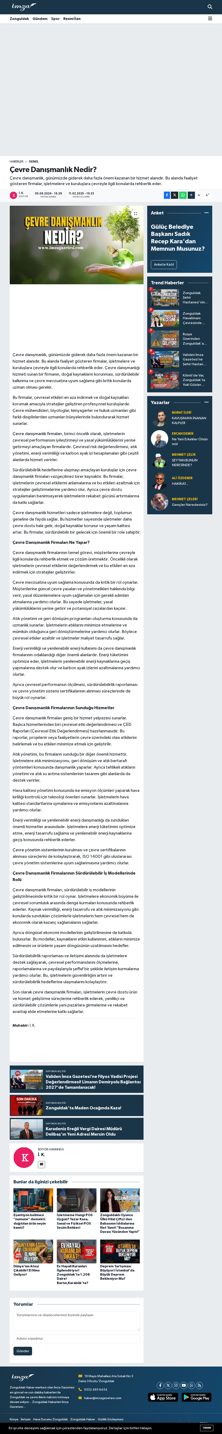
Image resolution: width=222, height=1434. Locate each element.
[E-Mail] (41, 1164)
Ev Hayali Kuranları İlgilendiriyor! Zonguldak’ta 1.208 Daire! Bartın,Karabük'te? (73, 1275)
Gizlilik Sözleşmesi (110, 1419)
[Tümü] (206, 213)
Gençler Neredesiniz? (190, 505)
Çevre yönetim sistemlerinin (38, 850)
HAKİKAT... (180, 484)
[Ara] (210, 7)
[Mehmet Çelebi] (159, 502)
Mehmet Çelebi (185, 499)
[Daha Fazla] (191, 195)
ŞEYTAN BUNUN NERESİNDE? (185, 463)
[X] (168, 1385)
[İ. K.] (23, 1157)
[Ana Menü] (210, 19)
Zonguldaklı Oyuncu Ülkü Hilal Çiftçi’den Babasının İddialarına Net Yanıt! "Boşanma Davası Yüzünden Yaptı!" (120, 1223)
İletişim (26, 1419)
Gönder (22, 1351)
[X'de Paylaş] (174, 195)
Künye (14, 1419)
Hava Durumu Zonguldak (50, 1419)
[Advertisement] (111, 57)
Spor (55, 19)
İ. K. (41, 1155)
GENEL (34, 161)
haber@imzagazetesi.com (102, 1398)
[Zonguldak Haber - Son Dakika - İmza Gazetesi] (26, 7)
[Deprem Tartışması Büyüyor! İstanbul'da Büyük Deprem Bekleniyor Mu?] (120, 1251)
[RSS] (199, 1385)
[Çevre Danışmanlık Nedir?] (77, 245)
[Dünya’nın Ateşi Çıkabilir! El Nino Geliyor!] (33, 1251)
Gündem (40, 19)
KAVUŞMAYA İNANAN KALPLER (189, 420)
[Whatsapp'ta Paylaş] (183, 195)
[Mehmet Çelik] (159, 460)
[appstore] (163, 1397)
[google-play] (196, 1397)
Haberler (16, 161)
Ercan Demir (182, 433)
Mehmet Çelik (184, 454)
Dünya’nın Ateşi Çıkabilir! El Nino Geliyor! (26, 1270)
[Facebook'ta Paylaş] (167, 195)
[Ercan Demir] (159, 439)
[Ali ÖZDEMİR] (159, 481)
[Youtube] (183, 1385)
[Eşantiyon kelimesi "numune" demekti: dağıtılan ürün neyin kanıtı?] (33, 1200)
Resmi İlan (72, 19)
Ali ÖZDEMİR (182, 478)
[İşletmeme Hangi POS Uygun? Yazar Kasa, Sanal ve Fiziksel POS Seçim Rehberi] (76, 1200)
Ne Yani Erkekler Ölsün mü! (190, 441)
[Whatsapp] (191, 1385)
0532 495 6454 (95, 1389)
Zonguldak (19, 19)
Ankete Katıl (164, 264)
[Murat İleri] (159, 417)
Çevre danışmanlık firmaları (37, 434)
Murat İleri (181, 412)
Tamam (206, 1428)
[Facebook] (160, 1385)
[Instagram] (176, 1385)
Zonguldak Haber (82, 1419)
